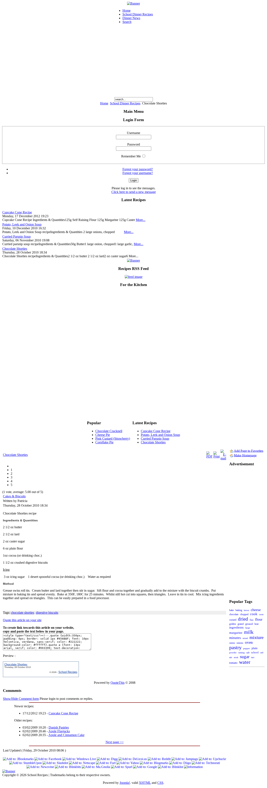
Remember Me (131, 156)
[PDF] (209, 456)
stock (236, 657)
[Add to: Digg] (107, 759)
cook (253, 614)
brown (246, 610)
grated (241, 623)
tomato (233, 662)
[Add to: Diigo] (180, 763)
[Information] (193, 767)
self (261, 652)
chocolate (233, 614)
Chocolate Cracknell (108, 431)
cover (261, 614)
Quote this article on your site (22, 620)
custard (232, 619)
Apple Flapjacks (59, 731)
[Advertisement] (133, 58)
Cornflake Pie (104, 442)
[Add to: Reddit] (159, 759)
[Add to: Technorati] (206, 763)
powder (233, 652)
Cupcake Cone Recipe (17, 212)
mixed (245, 638)
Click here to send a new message (133, 192)
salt (247, 652)
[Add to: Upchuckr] (212, 759)
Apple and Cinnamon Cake (66, 735)
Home (126, 10)
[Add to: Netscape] (82, 763)
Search (126, 22)
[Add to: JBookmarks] (18, 759)
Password (133, 144)
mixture (256, 637)
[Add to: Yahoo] (127, 763)
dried (243, 619)
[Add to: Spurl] (121, 767)
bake (231, 610)
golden (232, 623)
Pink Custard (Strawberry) (112, 438)
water (244, 662)
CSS (160, 782)
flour (258, 619)
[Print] (216, 456)
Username (133, 133)
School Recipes (67, 672)
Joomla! (125, 782)
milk (248, 632)
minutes (235, 638)
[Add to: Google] (145, 767)
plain (254, 648)
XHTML (145, 782)
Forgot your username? (137, 173)
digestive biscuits (47, 612)
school (255, 652)
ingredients (236, 627)
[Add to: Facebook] (48, 759)
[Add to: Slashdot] (55, 763)
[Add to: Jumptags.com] (184, 759)
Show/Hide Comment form (21, 698)
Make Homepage (245, 455)
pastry (235, 647)
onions (240, 643)
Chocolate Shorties (14, 248)
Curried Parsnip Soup (16, 236)
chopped (244, 614)
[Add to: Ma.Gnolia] (96, 767)
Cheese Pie (102, 435)
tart (252, 657)
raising (241, 652)
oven (249, 642)
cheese (256, 610)
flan (251, 620)
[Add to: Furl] (106, 763)
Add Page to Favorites (248, 450)
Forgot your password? (137, 169)
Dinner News (131, 18)
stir (230, 657)
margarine (235, 632)
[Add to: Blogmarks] (154, 763)
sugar (244, 656)
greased (249, 624)
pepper (246, 648)
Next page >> (115, 742)
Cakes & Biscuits (14, 496)
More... (140, 220)
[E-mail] (223, 458)
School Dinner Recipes (137, 14)
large (247, 628)
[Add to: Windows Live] (79, 759)
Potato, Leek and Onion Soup (22, 224)
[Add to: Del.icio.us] (132, 759)
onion (232, 643)
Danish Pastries (59, 727)
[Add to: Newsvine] (40, 767)
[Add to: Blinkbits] (68, 767)
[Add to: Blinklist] (170, 767)
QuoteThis (118, 682)
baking (239, 610)
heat (256, 624)
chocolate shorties (22, 612)
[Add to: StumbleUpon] (25, 763)
